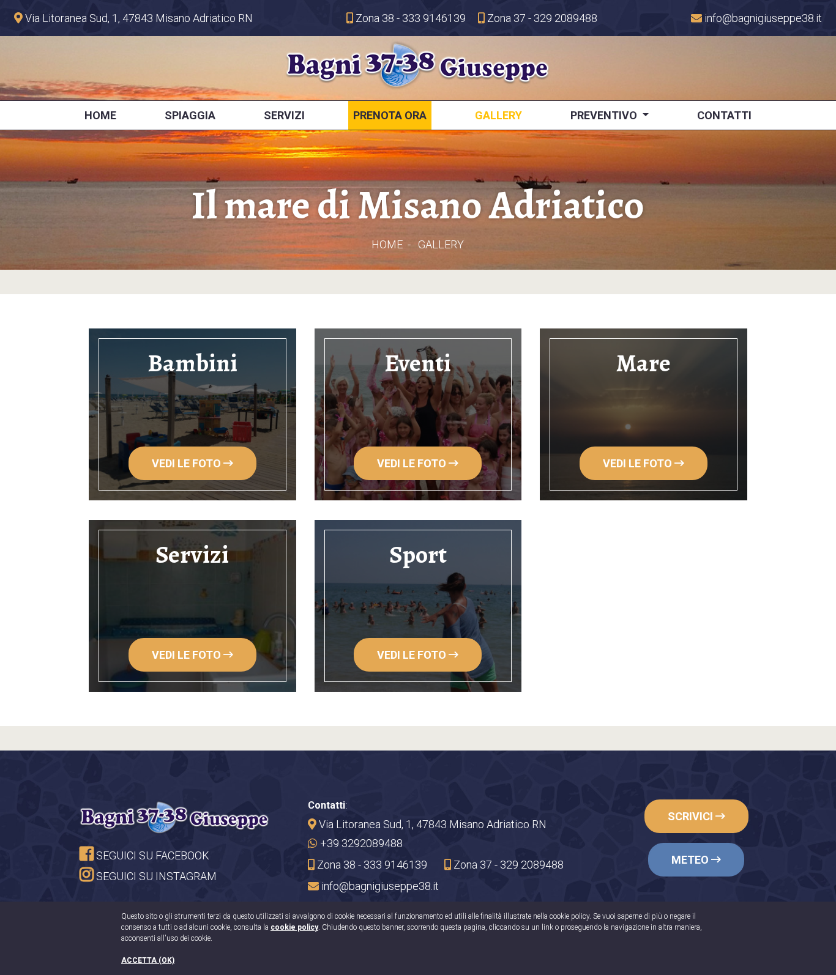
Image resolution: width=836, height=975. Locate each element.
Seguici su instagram (155, 876)
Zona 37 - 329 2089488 (541, 18)
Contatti (724, 115)
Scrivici (691, 816)
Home (100, 115)
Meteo (691, 859)
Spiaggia (190, 115)
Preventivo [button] (605, 115)
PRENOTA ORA (390, 115)
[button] (756, 18)
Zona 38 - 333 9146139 (409, 18)
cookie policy (294, 927)
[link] (133, 18)
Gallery (498, 115)
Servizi (284, 115)
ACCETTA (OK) (147, 960)
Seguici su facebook (151, 855)
